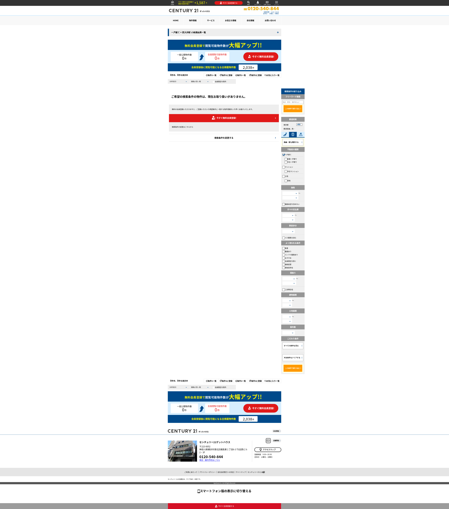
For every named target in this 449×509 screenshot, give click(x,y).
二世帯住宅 (289, 289)
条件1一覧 (212, 75)
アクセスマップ (269, 449)
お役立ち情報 (230, 20)
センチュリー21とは (255, 472)
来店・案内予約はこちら (209, 460)
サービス (211, 20)
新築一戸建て (292, 159)
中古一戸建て (292, 162)
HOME (172, 4)
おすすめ (288, 258)
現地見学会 (289, 267)
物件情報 (193, 20)
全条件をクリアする (293, 358)
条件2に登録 (256, 75)
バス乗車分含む (290, 237)
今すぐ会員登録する (230, 3)
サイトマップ (241, 472)
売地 (288, 180)
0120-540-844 (211, 456)
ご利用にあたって (190, 472)
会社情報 (250, 20)
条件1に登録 (227, 75)
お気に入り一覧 (272, 75)
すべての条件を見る (291, 346)
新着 (286, 248)
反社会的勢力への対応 (226, 472)
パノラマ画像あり (291, 254)
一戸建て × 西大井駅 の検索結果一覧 (188, 32)
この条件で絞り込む (292, 109)
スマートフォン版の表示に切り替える (225, 491)
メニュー (276, 4)
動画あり (288, 251)
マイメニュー (257, 4)
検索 (248, 4)
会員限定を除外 (220, 81)
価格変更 (288, 264)
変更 (299, 124)
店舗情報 (276, 440)
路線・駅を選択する (291, 142)
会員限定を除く (290, 261)
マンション (289, 167)
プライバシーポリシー (207, 472)
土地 (286, 176)
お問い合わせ (267, 4)
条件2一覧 (241, 75)
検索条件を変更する (223, 137)
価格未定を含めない (292, 204)
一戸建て (288, 154)
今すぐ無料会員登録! (263, 56)
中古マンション (293, 171)
